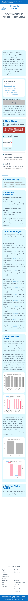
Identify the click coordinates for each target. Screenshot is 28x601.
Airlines (4, 578)
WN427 (15, 319)
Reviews (16, 584)
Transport (5, 580)
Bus (3, 582)
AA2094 (15, 251)
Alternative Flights (9, 90)
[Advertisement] (14, 35)
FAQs (15, 587)
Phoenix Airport (14, 7)
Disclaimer (18, 596)
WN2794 (15, 294)
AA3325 (15, 271)
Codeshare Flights (9, 86)
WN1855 (15, 281)
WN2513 (15, 288)
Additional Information (10, 88)
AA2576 (15, 264)
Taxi (3, 584)
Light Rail (4, 587)
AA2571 (15, 258)
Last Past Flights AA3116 (11, 94)
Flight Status (7, 84)
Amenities (17, 591)
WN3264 (15, 307)
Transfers (4, 589)
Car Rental (17, 572)
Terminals (17, 570)
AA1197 (15, 245)
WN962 (15, 326)
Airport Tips (17, 589)
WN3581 (15, 313)
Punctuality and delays (10, 92)
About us (14, 597)
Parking (16, 580)
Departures (5, 574)
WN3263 (15, 300)
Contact (23, 596)
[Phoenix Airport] (3, 8)
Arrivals (4, 572)
